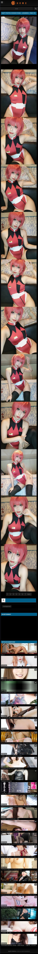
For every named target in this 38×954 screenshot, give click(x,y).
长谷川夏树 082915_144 (7, 730)
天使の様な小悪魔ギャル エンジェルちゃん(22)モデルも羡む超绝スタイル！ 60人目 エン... (19, 794)
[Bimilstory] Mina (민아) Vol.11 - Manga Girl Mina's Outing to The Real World (19, 895)
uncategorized (6, 606)
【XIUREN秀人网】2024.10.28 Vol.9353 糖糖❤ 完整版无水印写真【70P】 (19, 718)
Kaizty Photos (19, 3)
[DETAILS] (3, 600)
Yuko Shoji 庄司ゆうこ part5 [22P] (10, 831)
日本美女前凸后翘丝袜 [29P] (8, 692)
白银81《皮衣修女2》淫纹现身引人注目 (11, 756)
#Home (16, 8)
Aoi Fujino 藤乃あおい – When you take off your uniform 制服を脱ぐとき (19, 857)
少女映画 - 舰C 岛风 (6, 933)
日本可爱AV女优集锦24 (7, 680)
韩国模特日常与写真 (6, 781)
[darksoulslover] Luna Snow (8, 882)
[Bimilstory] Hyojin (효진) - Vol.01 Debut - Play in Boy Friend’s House (19, 743)
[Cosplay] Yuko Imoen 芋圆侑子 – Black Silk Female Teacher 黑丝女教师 (19, 667)
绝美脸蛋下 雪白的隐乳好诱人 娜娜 (10, 819)
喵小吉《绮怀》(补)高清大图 (8, 705)
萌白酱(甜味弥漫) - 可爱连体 (8, 907)
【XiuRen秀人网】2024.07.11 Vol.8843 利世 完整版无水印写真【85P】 (19, 844)
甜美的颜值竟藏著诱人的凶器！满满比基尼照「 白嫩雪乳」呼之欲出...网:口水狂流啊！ (19, 945)
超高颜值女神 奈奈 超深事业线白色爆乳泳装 (12, 768)
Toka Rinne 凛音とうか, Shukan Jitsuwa (11, 869)
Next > (29, 594)
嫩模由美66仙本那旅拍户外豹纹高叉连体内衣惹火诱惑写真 (16, 806)
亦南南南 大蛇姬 (5, 920)
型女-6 (3, 655)
